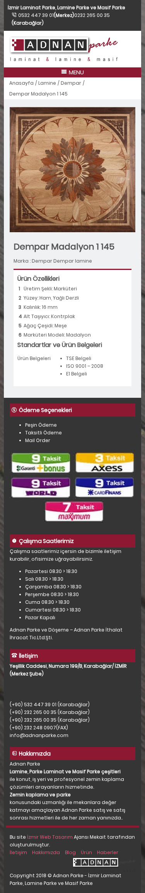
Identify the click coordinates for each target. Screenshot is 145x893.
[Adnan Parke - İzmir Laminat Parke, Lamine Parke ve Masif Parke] (72, 49)
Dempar (71, 83)
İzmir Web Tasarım (50, 837)
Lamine (47, 83)
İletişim (18, 852)
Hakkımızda (46, 852)
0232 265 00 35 (92, 15)
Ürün (86, 852)
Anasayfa (21, 83)
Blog (70, 852)
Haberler (107, 852)
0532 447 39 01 (36, 15)
